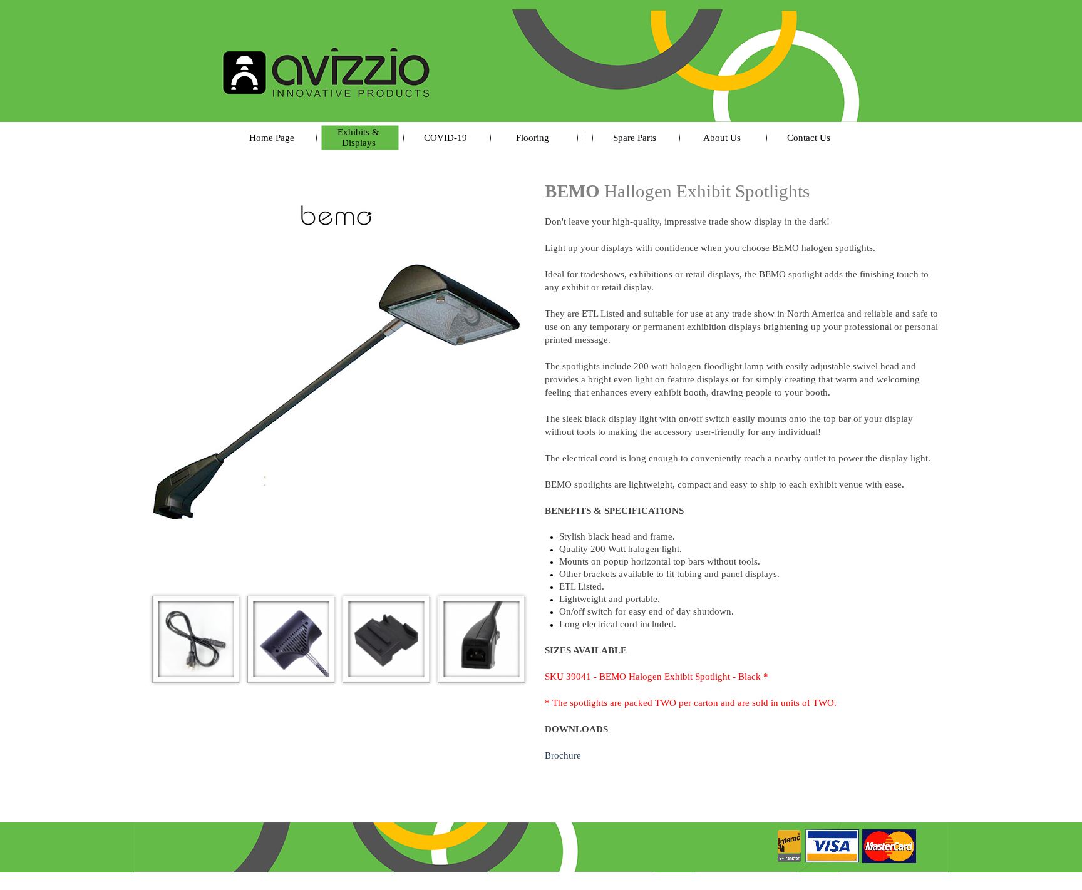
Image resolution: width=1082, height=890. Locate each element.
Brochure (563, 755)
